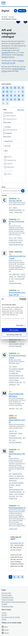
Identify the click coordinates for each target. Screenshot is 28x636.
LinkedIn (6, 630)
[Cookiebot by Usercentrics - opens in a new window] (19, 299)
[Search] (22, 191)
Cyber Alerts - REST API (15, 201)
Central (11, 212)
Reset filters (20, 110)
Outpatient (12, 371)
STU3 (18, 384)
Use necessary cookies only (14, 334)
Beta (19, 198)
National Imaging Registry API (17, 508)
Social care (12, 496)
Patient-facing (15, 274)
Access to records (13, 380)
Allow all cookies (14, 330)
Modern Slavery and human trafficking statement (14, 602)
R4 (9, 278)
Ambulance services (14, 378)
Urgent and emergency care (16, 244)
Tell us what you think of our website (11, 617)
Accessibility (4, 604)
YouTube (6, 633)
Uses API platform (19, 278)
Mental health (12, 480)
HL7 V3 (17, 408)
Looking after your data (7, 597)
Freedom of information (7, 599)
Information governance (15, 210)
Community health (17, 473)
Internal (11, 251)
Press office (4, 615)
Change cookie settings (7, 606)
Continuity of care (14, 382)
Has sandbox (12, 341)
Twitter (6, 627)
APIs (8, 50)
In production (12, 198)
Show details (19, 325)
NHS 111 (11, 238)
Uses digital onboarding (15, 242)
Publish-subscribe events (15, 438)
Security (15, 207)
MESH (14, 440)
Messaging (11, 408)
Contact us (4, 612)
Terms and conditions (7, 595)
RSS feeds (4, 619)
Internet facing (18, 212)
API (23, 210)
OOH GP (11, 487)
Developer (11, 17)
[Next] (22, 577)
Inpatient (18, 371)
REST (10, 207)
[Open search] (15, 10)
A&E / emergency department (16, 369)
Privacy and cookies (6, 593)
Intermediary (12, 384)
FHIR (10, 274)
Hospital (23, 274)
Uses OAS (20, 240)
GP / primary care (13, 373)
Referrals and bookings (15, 283)
